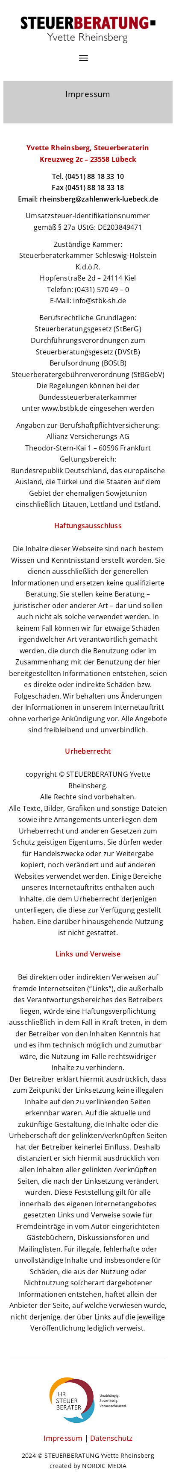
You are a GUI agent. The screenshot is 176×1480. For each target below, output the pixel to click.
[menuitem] (83, 64)
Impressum (63, 1438)
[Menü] (83, 64)
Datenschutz (111, 1438)
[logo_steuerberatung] (88, 30)
